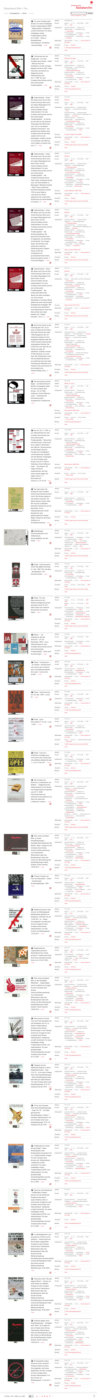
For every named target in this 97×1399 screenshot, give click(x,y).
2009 (71, 783)
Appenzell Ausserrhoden (84, 739)
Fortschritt (75, 116)
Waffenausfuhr (70, 812)
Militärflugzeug (79, 858)
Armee (87, 33)
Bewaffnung (69, 184)
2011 (71, 913)
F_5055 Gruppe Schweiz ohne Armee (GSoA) (76, 144)
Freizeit (75, 546)
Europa (66, 45)
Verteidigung (79, 33)
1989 (71, 62)
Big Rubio (67, 100)
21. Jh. (73, 23)
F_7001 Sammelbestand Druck (73, 47)
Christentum (76, 245)
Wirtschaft (67, 541)
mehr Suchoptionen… (76, 15)
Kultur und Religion (80, 244)
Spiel (81, 546)
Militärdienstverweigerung (83, 616)
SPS (67, 111)
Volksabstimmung (80, 29)
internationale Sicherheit (81, 798)
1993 (71, 1069)
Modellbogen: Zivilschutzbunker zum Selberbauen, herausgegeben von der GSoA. (39, 536)
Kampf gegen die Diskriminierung (75, 354)
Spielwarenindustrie (81, 542)
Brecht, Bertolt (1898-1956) (72, 410)
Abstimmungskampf (71, 69)
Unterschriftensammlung (73, 121)
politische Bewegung (78, 165)
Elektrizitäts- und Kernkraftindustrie (80, 279)
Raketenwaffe (78, 186)
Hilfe (84, 15)
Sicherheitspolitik (69, 33)
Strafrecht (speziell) (71, 926)
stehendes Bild (68, 40)
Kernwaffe (69, 186)
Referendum (69, 993)
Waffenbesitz (82, 926)
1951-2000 (80, 61)
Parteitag (88, 333)
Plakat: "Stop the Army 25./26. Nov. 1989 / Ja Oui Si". (40, 694)
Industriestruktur (80, 816)
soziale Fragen (68, 244)
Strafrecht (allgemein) (82, 924)
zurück (31, 13)
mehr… (66, 50)
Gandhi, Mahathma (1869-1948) (73, 190)
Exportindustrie (70, 817)
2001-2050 (80, 23)
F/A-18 (88, 1087)
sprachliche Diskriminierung (73, 356)
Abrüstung (69, 800)
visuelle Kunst (70, 891)
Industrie (75, 541)
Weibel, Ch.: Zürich (69, 383)
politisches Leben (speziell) (80, 917)
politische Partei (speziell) (80, 109)
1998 (71, 952)
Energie (67, 279)
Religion (68, 245)
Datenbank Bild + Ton (16, 8)
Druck (76, 40)
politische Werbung (71, 919)
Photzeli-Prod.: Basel (70, 58)
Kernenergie (69, 280)
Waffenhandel (81, 810)
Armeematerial (70, 1376)
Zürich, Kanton (82, 417)
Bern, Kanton (81, 584)
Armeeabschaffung (71, 34)
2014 (71, 839)
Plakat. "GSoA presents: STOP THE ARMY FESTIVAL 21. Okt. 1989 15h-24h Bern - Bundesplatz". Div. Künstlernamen (41, 569)
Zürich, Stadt (69, 419)
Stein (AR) (69, 741)
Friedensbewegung (71, 167)
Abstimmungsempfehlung (73, 70)
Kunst (89, 406)
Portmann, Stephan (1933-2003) (73, 134)
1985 (71, 104)
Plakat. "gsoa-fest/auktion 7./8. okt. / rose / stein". (41, 721)
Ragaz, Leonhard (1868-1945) (72, 249)
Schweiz (73, 45)
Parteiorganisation (78, 333)
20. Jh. (73, 61)
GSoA (80, 34)
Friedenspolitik (79, 1037)
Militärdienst (69, 613)
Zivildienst (69, 38)
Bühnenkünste (70, 407)
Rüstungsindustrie (82, 807)
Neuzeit (66, 23)
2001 (71, 25)
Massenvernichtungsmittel (82, 184)
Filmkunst (79, 891)
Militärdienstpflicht (81, 613)
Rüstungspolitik (70, 807)
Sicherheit (75, 228)
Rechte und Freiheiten (82, 352)
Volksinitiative (70, 31)
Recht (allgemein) (69, 352)
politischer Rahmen (70, 27)
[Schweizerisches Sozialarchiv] (82, 5)
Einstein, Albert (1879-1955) (72, 305)
